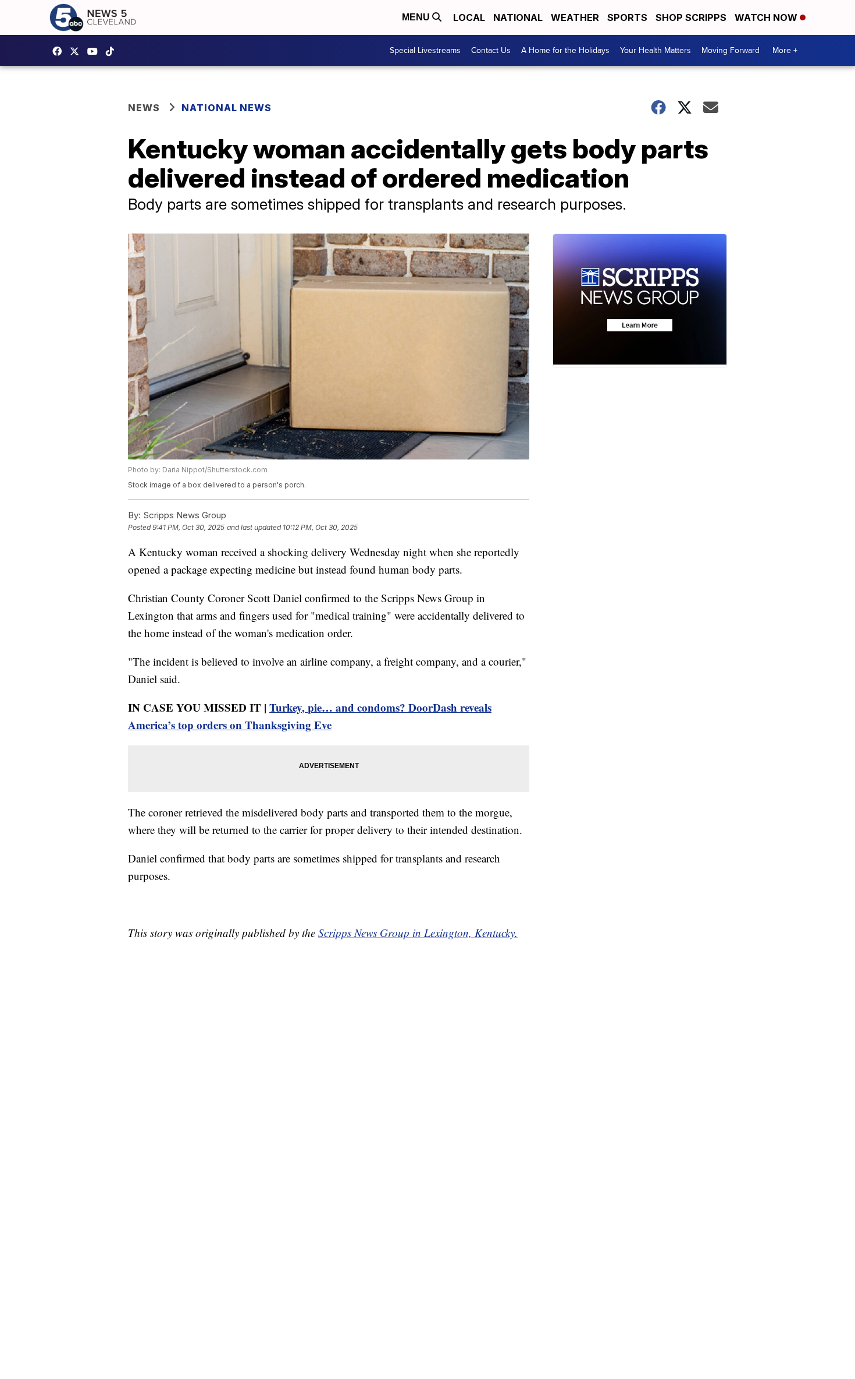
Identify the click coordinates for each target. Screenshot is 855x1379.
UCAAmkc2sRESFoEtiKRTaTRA (95, 51)
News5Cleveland (59, 51)
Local (469, 17)
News (144, 108)
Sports (627, 17)
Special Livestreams (425, 50)
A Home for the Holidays (565, 50)
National (518, 17)
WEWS (77, 51)
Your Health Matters (655, 50)
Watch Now (767, 17)
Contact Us (491, 50)
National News (226, 108)
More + (784, 50)
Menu (417, 17)
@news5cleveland (113, 51)
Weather (575, 17)
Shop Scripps (691, 17)
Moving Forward (730, 50)
